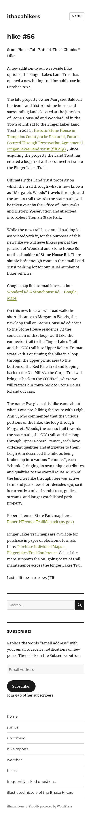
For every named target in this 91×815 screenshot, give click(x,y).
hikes (12, 771)
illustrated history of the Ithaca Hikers (40, 792)
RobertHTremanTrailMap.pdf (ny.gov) (40, 522)
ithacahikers (23, 16)
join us (13, 727)
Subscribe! (21, 686)
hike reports (17, 749)
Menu (77, 16)
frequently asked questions (31, 782)
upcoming (16, 738)
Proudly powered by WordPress (50, 806)
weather (14, 760)
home (12, 716)
